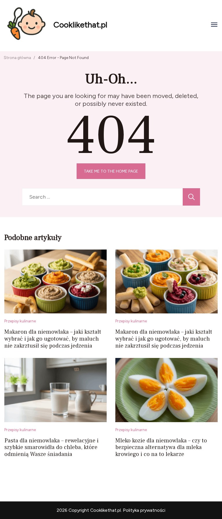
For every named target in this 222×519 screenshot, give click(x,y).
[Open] (214, 24)
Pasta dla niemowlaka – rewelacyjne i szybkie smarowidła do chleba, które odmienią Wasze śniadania (51, 447)
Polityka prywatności (144, 510)
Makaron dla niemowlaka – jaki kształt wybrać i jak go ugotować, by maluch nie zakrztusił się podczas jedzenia (52, 339)
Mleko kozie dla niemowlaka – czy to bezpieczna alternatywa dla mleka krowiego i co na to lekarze (161, 447)
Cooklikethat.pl (80, 24)
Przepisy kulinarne (20, 321)
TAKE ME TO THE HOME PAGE (111, 171)
